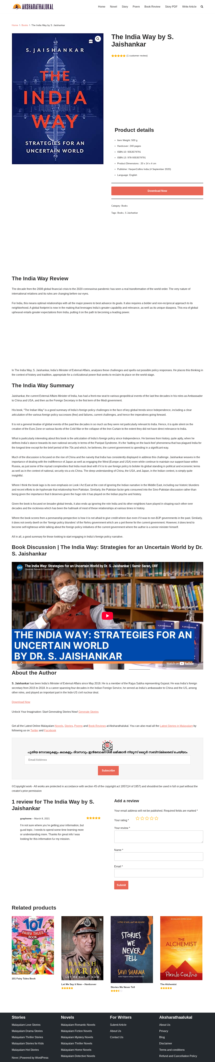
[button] (98, 39)
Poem (136, 6)
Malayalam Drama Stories (27, 1031)
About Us (115, 1031)
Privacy (163, 1031)
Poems (78, 725)
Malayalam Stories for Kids (28, 1043)
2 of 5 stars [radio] (142, 818)
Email (118, 866)
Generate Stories (88, 711)
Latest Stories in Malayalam (176, 725)
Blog (162, 1037)
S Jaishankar (131, 213)
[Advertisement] (157, 95)
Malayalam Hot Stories (25, 1049)
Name (118, 850)
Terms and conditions (172, 1049)
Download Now (157, 190)
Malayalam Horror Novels (76, 1049)
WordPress (41, 1057)
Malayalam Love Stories (26, 1024)
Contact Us (116, 1037)
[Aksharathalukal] (33, 6)
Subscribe (108, 770)
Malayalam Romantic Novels (78, 1024)
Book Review (152, 6)
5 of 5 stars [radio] (156, 818)
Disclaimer (165, 1043)
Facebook (50, 730)
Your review (122, 828)
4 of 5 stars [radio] (152, 818)
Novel (113, 6)
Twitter (34, 730)
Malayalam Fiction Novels (76, 1031)
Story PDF (171, 6)
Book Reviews (97, 725)
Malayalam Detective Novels (78, 1056)
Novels (59, 725)
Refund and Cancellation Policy (178, 1056)
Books (25, 25)
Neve (15, 1057)
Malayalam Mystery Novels (77, 1037)
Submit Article (118, 1024)
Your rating (121, 820)
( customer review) (137, 55)
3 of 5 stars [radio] (147, 818)
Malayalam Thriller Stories (27, 1037)
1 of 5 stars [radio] (138, 818)
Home (101, 6)
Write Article (189, 6)
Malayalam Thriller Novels (76, 1043)
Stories (68, 725)
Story (125, 6)
